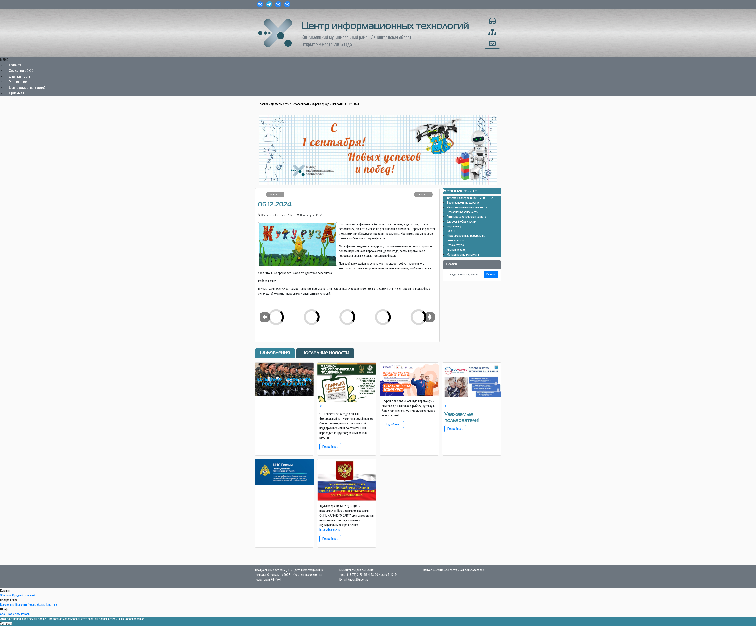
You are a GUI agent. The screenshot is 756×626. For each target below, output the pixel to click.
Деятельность (20, 76)
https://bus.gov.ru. (330, 530)
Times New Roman (18, 614)
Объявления (275, 353)
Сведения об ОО (21, 70)
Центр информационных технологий (385, 26)
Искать (490, 274)
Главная (15, 65)
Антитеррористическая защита (466, 217)
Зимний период (456, 250)
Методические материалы (463, 254)
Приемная (16, 93)
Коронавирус (455, 226)
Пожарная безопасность (462, 212)
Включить (21, 605)
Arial (2, 614)
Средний (17, 595)
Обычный (5, 595)
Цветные (52, 605)
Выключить (7, 605)
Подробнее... (330, 446)
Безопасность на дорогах (463, 202)
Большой (29, 595)
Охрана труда (455, 245)
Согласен (6, 623)
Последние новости (325, 353)
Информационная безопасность (467, 207)
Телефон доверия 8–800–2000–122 (470, 198)
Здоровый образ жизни (461, 221)
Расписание (18, 82)
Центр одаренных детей (27, 87)
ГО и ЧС (451, 231)
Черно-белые (36, 605)
